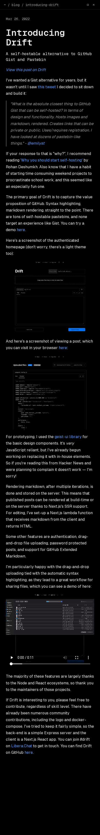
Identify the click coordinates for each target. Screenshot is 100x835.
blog (16, 5)
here (21, 229)
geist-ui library (68, 436)
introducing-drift (42, 5)
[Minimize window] (87, 4)
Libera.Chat (21, 746)
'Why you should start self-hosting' (51, 160)
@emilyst (35, 143)
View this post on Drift (26, 69)
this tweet (47, 87)
